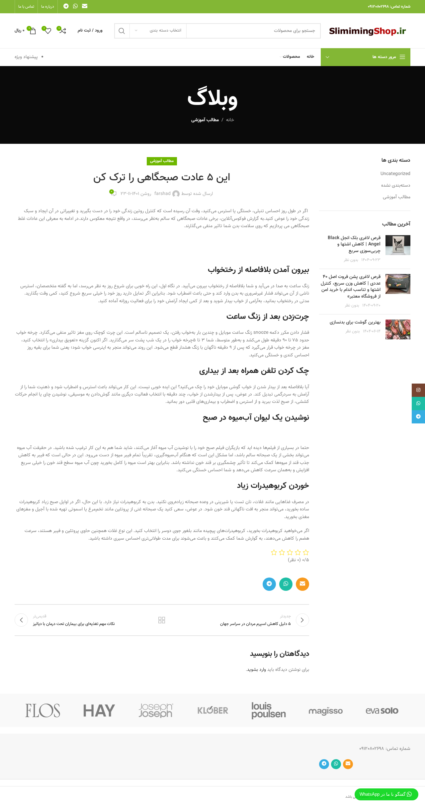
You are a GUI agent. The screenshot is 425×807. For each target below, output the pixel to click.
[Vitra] (382, 710)
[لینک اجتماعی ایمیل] (85, 6)
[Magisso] (325, 710)
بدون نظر (351, 260)
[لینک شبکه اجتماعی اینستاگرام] (418, 390)
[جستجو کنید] (121, 31)
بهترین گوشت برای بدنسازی (355, 322)
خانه (230, 120)
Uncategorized (395, 174)
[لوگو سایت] (368, 31)
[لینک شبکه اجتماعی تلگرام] (66, 6)
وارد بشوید (256, 669)
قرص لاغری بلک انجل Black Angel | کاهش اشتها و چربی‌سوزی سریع (354, 244)
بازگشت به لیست (161, 620)
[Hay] (99, 710)
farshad (162, 194)
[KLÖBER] (212, 710)
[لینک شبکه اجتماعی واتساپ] (75, 6)
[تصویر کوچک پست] (397, 249)
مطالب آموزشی (205, 120)
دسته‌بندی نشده (395, 186)
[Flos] (43, 710)
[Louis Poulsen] (269, 710)
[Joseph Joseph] (156, 710)
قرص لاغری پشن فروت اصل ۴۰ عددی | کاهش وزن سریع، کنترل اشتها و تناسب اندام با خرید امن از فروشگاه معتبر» (351, 286)
